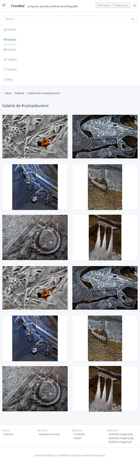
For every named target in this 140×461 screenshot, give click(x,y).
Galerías (11, 49)
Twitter (77, 438)
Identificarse (104, 5)
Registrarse (122, 5)
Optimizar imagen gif (120, 441)
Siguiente (5, 418)
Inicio (8, 93)
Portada (11, 29)
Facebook (79, 434)
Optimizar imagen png (121, 434)
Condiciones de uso (49, 434)
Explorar (11, 39)
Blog (9, 79)
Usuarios (12, 69)
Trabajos (12, 59)
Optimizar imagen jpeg (121, 438)
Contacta (8, 434)
